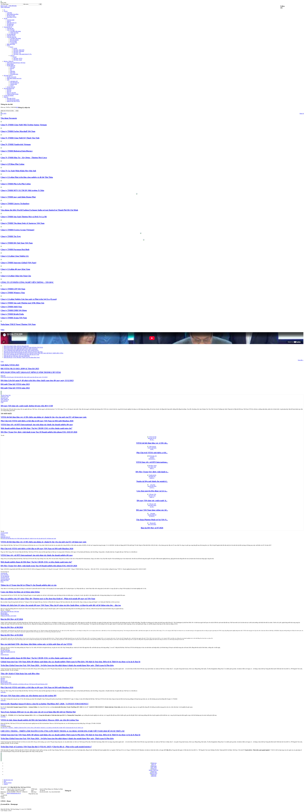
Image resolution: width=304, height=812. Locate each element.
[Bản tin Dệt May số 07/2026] (152, 524)
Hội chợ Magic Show (6, 682)
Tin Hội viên (10, 25)
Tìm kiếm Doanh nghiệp (13, 99)
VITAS (6, 11)
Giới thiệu (9, 12)
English (8, 7)
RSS (17, 107)
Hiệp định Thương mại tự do (14, 78)
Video (2, 330)
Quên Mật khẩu (13, 5)
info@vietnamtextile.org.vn (14, 793)
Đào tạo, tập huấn (11, 92)
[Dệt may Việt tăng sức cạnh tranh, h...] (152, 497)
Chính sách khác (14, 32)
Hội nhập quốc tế (8, 75)
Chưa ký (12, 55)
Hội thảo (9, 89)
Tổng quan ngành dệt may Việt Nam (16, 62)
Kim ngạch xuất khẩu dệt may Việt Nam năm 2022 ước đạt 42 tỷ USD (21, 354)
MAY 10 (153, 764)
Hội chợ (9, 91)
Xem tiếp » (300, 360)
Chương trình (13, 84)
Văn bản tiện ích (8, 27)
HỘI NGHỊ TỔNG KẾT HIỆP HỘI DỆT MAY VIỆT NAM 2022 (21, 349)
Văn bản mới (10, 28)
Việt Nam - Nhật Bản (18, 51)
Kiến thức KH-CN (11, 22)
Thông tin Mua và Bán (12, 94)
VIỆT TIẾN (153, 767)
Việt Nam (12, 67)
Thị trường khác (14, 74)
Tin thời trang (10, 24)
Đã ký (11, 47)
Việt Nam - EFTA (17, 58)
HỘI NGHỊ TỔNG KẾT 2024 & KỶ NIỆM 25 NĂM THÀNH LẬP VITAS (23, 347)
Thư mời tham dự (14, 82)
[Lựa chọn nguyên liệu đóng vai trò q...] (152, 487)
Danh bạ (6, 97)
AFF (8, 79)
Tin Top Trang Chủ (5, 395)
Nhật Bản (12, 71)
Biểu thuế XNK (11, 44)
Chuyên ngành (10, 20)
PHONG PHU (153, 773)
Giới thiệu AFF (14, 81)
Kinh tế (9, 21)
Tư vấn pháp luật (11, 34)
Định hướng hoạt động (12, 14)
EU (11, 69)
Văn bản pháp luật (11, 37)
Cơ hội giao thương (9, 95)
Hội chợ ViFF (4, 681)
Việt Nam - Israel (17, 60)
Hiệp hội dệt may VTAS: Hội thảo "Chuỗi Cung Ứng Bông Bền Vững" (22, 357)
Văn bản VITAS (11, 35)
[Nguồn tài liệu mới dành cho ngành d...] (152, 478)
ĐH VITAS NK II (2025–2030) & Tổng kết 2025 (16, 346)
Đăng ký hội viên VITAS (13, 101)
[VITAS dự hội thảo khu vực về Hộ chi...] (152, 439)
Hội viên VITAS (11, 98)
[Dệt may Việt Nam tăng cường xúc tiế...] (152, 506)
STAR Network (11, 87)
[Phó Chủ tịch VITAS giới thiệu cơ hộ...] (152, 449)
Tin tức (5, 18)
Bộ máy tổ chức (11, 15)
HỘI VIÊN (3, 113)
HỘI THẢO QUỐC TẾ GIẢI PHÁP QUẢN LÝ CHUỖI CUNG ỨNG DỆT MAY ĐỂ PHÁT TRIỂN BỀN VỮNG (33, 353)
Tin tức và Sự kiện (11, 77)
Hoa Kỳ (12, 68)
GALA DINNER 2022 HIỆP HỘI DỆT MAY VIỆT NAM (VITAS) (21, 350)
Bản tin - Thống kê (8, 61)
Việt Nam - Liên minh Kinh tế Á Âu (22, 54)
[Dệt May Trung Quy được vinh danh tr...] (152, 468)
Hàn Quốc (12, 72)
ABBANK (153, 776)
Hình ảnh (3, 375)
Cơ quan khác (13, 42)
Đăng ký (302, 113)
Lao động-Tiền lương (15, 31)
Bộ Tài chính (13, 41)
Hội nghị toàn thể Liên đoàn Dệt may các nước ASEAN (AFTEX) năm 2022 (23, 351)
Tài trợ (11, 85)
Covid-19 (3, 535)
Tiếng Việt (3, 7)
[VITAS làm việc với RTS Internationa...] (152, 458)
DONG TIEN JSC (153, 770)
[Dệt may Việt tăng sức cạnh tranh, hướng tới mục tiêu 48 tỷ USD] (5, 402)
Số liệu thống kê (11, 65)
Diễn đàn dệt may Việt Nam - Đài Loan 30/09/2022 (17, 356)
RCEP (15, 57)
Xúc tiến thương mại (9, 88)
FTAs (8, 45)
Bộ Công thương (14, 40)
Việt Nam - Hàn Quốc (18, 50)
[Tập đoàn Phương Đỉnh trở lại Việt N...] (152, 516)
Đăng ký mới (4, 5)
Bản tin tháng (10, 64)
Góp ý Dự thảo (11, 30)
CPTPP (15, 48)
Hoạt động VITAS (11, 17)
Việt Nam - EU (17, 52)
